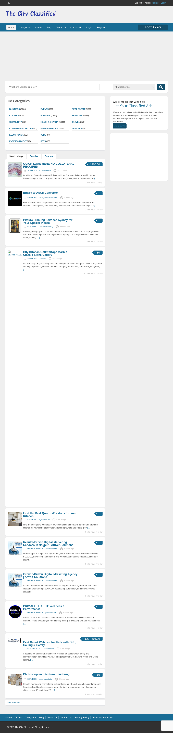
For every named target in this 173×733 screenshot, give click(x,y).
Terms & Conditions (102, 717)
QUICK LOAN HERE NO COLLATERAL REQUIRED (48, 165)
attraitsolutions (51, 549)
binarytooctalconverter (48, 198)
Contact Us (76, 27)
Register (155, 3)
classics (42, 258)
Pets (43, 141)
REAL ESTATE (78, 109)
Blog (48, 27)
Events (45, 109)
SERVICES (77, 115)
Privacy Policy (82, 717)
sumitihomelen (45, 170)
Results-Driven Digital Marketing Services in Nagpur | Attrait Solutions (48, 544)
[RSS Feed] (8, 2)
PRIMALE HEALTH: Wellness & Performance (44, 608)
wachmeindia (48, 649)
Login (163, 3)
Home (11, 27)
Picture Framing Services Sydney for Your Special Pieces (47, 221)
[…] (95, 178)
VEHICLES (77, 128)
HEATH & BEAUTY (49, 122)
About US (61, 27)
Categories (25, 27)
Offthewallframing (46, 226)
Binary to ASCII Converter (40, 192)
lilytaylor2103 (44, 520)
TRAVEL (76, 122)
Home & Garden (49, 128)
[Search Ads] (161, 87)
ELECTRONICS (34, 649)
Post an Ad (153, 27)
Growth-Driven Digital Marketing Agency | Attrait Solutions (50, 576)
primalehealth (50, 613)
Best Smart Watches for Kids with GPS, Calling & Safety (49, 644)
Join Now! (119, 126)
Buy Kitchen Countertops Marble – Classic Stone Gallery (46, 253)
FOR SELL (45, 115)
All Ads (38, 27)
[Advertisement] (86, 56)
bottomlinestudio (45, 679)
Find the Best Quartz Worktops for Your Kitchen (50, 515)
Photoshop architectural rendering (46, 674)
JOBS (43, 135)
